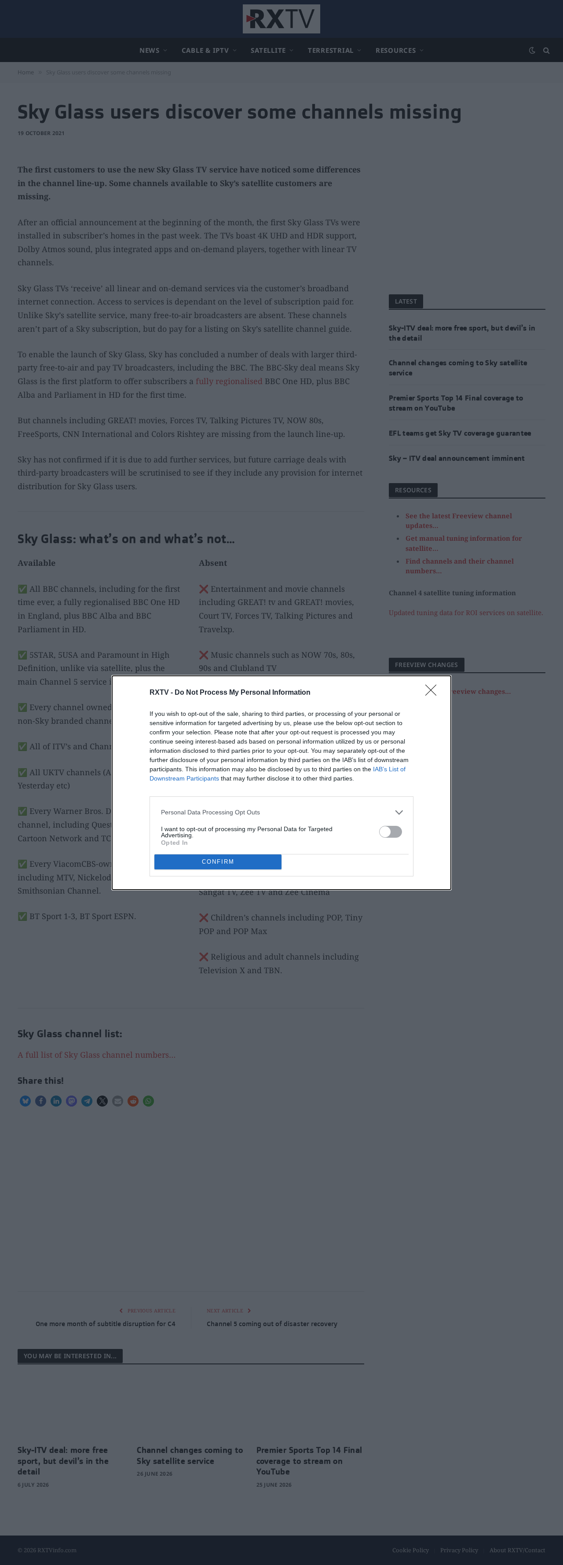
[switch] (390, 832)
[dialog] (281, 783)
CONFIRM (218, 861)
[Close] (433, 693)
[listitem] (281, 812)
